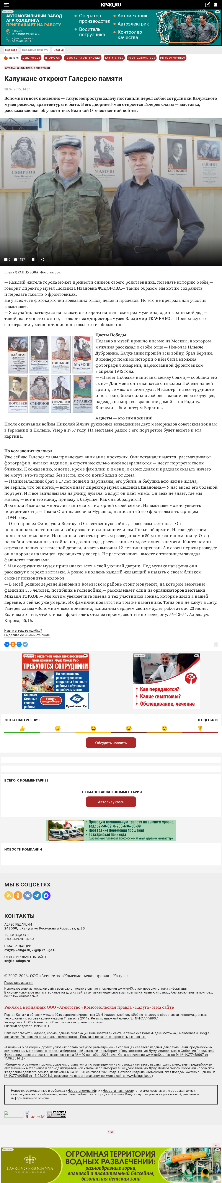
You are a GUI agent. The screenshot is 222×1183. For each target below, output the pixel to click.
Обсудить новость (111, 743)
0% (22, 728)
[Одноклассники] (13, 644)
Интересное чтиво (172, 57)
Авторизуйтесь (111, 802)
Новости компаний (23, 849)
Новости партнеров (118, 1090)
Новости (11, 49)
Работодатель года (141, 57)
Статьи (59, 49)
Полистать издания (18, 982)
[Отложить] (33, 259)
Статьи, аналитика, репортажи (27, 67)
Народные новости (35, 49)
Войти (215, 5)
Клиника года (114, 57)
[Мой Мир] (19, 644)
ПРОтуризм (52, 57)
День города (31, 57)
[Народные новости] (207, 4)
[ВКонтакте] (7, 644)
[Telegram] (25, 644)
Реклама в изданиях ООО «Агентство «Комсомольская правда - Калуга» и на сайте (89, 1007)
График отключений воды (82, 57)
